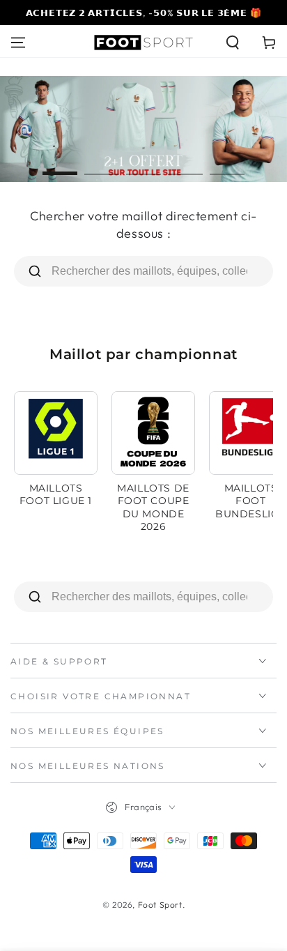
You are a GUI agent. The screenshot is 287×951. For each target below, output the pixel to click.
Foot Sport (160, 904)
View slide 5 (227, 166)
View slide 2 (101, 166)
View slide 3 (143, 166)
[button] (233, 42)
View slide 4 (185, 166)
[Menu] (18, 42)
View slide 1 (59, 166)
